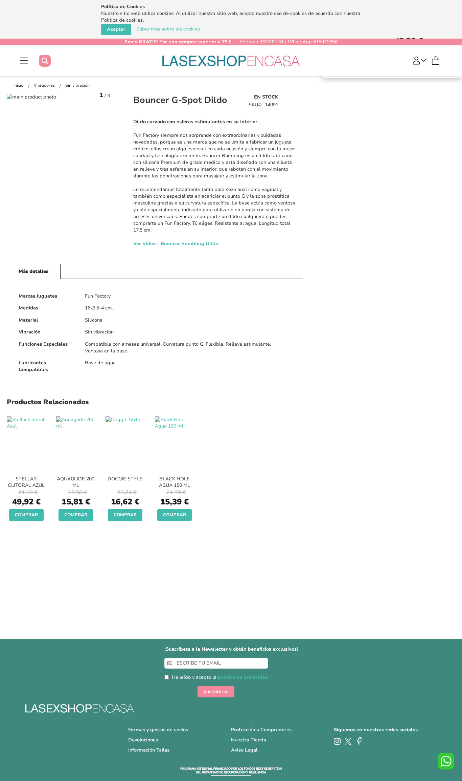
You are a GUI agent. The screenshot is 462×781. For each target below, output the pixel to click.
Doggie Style (125, 479)
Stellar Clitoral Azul (26, 482)
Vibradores (45, 85)
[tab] (34, 271)
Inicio (19, 85)
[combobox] (51, 61)
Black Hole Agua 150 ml (174, 482)
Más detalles (33, 271)
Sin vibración (77, 85)
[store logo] (231, 60)
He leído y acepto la (220, 677)
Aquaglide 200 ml (75, 482)
